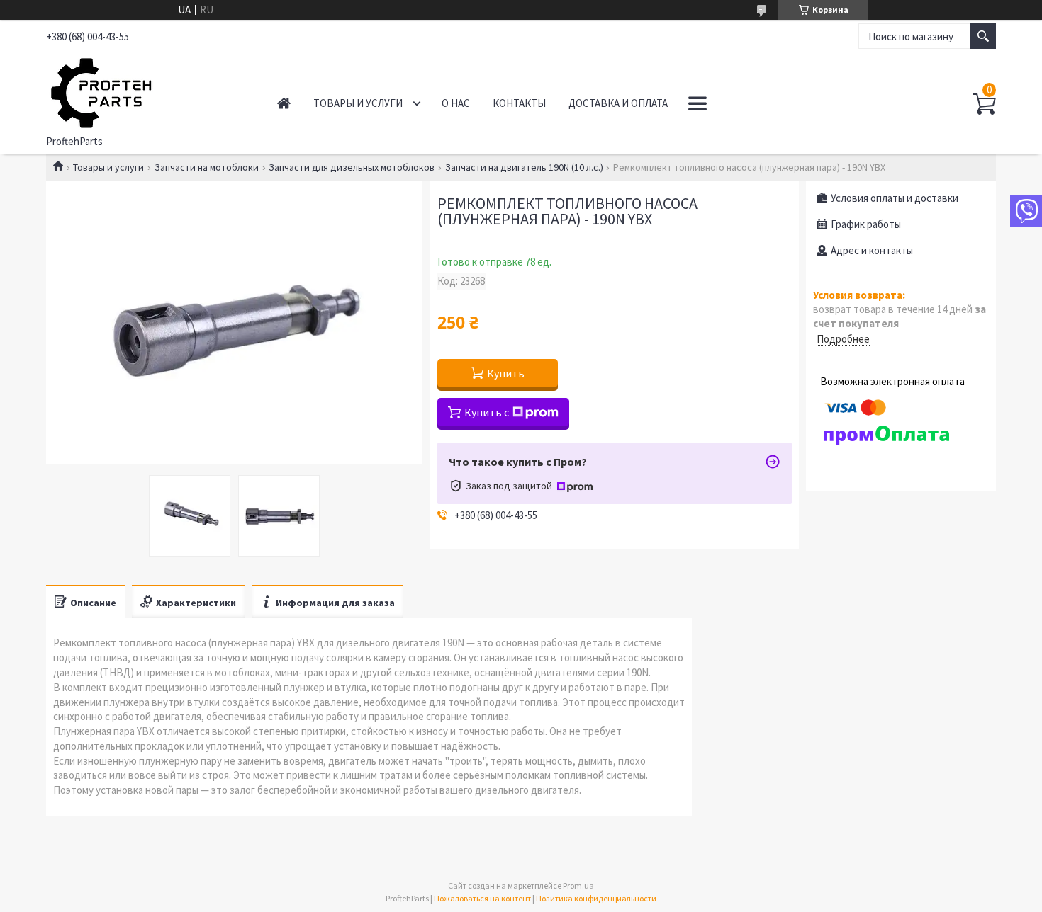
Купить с (486, 412)
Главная (284, 103)
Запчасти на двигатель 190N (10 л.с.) (524, 167)
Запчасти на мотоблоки (207, 167)
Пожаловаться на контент (482, 898)
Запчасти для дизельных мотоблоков (352, 167)
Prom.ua (578, 885)
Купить (506, 373)
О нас (456, 103)
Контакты (519, 103)
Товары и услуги (358, 103)
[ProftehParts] (145, 90)
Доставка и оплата (618, 103)
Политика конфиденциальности (596, 898)
